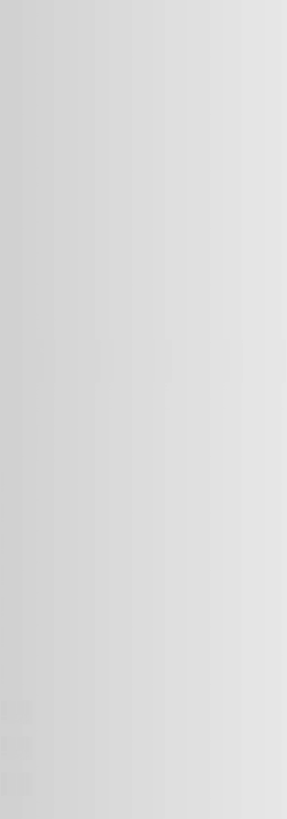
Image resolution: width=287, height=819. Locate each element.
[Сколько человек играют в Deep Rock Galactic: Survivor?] (16, 795)
